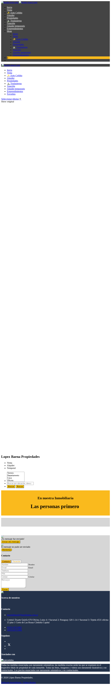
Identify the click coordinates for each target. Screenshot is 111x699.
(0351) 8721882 (14, 627)
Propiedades (12, 18)
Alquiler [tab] (10, 465)
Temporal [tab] (11, 468)
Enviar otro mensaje (10, 542)
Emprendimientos (15, 28)
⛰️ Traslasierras (14, 20)
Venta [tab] (9, 463)
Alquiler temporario (16, 26)
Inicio (9, 7)
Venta (9, 10)
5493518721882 (14, 630)
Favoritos (11, 94)
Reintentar (6, 550)
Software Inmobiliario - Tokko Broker (18, 682)
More (9, 31)
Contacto (6, 561)
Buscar (11, 486)
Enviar (5, 589)
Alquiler (10, 15)
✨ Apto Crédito (14, 12)
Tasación (11, 23)
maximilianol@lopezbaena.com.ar (22, 615)
